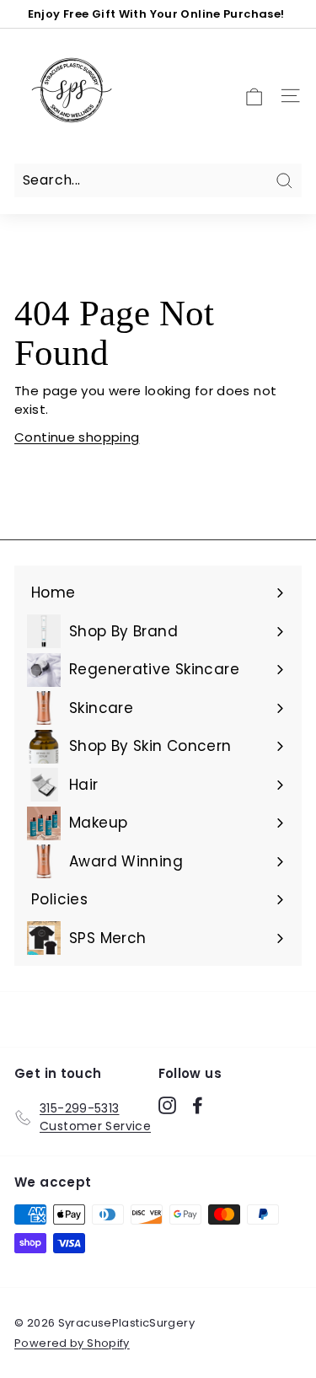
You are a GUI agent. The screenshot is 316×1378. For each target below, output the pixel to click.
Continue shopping (76, 437)
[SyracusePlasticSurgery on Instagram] (167, 1106)
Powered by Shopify (72, 1343)
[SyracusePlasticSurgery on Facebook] (197, 1106)
